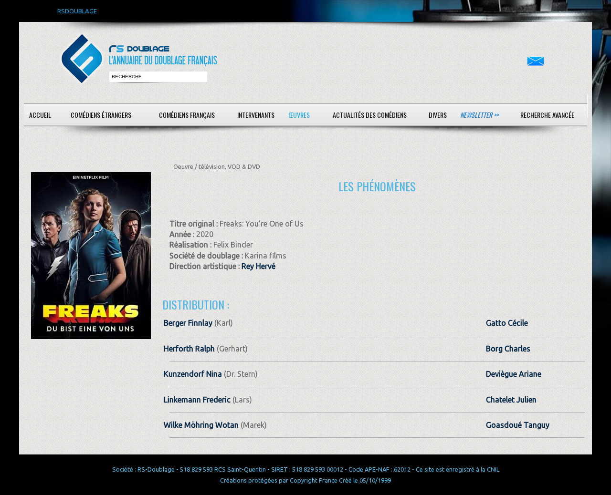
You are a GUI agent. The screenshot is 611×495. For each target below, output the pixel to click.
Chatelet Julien (511, 399)
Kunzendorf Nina (193, 374)
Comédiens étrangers (101, 115)
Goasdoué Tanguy (517, 425)
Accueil (40, 115)
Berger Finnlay (188, 323)
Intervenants (255, 115)
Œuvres (299, 115)
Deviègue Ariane (513, 374)
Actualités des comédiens (370, 115)
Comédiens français (187, 115)
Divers (438, 115)
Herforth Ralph (189, 348)
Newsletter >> (479, 115)
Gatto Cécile (507, 323)
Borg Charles (508, 348)
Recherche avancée (547, 115)
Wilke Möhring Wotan (201, 425)
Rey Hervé (258, 266)
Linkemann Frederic (197, 399)
